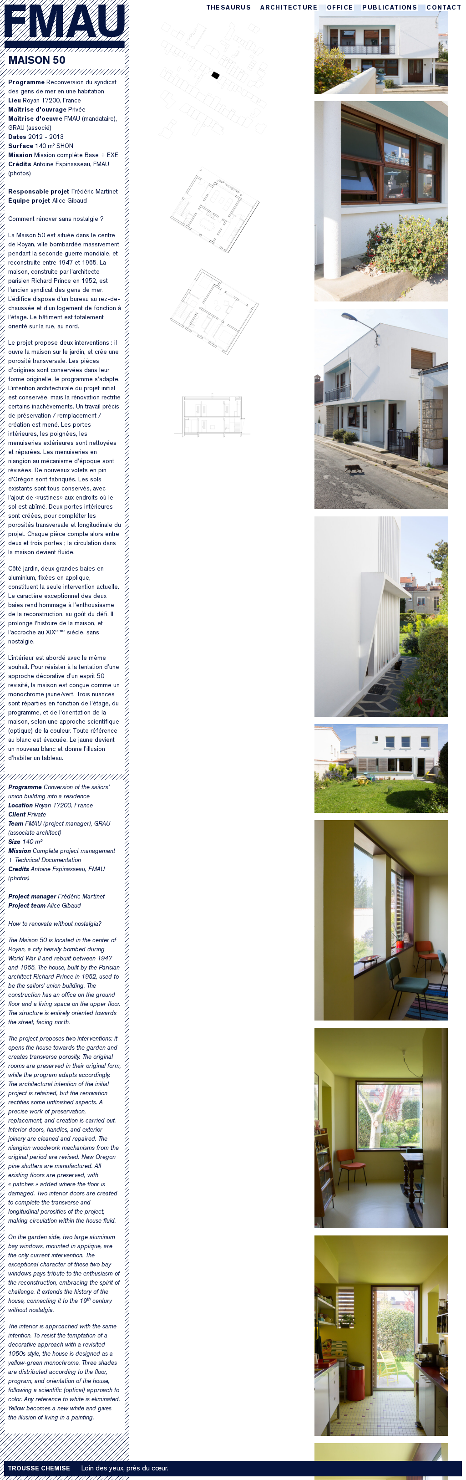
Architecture (289, 8)
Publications (389, 8)
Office (340, 8)
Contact (443, 8)
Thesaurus (229, 8)
